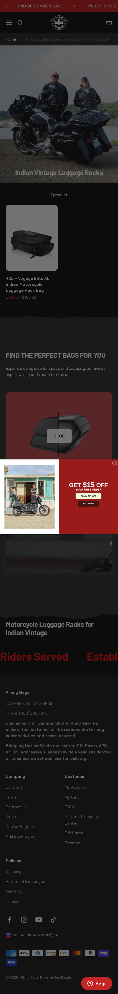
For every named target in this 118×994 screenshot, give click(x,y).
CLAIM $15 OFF (89, 496)
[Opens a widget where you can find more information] (96, 984)
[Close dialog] (115, 463)
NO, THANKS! (88, 504)
